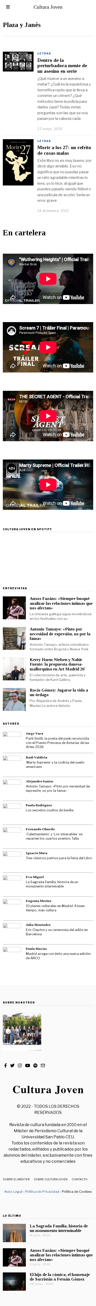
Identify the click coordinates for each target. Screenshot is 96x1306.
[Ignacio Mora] (12, 860)
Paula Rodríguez (39, 805)
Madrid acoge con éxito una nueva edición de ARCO (58, 956)
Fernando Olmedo (40, 829)
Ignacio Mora (36, 853)
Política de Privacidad (42, 1191)
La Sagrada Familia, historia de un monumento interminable (52, 884)
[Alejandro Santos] (12, 789)
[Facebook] (5, 1066)
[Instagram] (20, 1066)
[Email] (42, 1066)
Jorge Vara (34, 733)
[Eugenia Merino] (12, 908)
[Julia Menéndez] (12, 932)
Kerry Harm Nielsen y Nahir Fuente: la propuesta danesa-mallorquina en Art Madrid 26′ (58, 664)
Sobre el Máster (16, 1179)
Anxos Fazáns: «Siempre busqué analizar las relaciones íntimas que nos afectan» (61, 603)
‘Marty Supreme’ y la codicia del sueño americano (55, 764)
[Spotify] (35, 1066)
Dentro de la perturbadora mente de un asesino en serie (62, 66)
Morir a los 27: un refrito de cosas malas (64, 150)
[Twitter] (12, 1066)
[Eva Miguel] (12, 884)
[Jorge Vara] (12, 741)
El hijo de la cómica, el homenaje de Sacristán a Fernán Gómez (60, 1277)
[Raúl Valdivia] (12, 765)
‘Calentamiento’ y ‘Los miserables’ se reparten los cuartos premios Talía (54, 836)
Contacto (80, 1179)
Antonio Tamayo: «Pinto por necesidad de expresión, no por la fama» (60, 634)
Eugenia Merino (38, 901)
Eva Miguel (35, 877)
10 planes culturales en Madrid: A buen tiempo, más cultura (55, 908)
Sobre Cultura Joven (51, 1179)
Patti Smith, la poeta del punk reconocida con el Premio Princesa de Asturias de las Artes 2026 (57, 743)
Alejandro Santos (39, 781)
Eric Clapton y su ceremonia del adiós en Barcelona (57, 932)
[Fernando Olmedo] (12, 836)
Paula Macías (36, 949)
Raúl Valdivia (36, 757)
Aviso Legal (13, 1191)
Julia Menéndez (38, 925)
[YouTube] (27, 1066)
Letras (44, 53)
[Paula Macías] (12, 956)
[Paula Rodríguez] (12, 812)
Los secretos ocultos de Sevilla (49, 810)
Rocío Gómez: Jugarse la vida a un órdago (59, 692)
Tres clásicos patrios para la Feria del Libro (59, 858)
